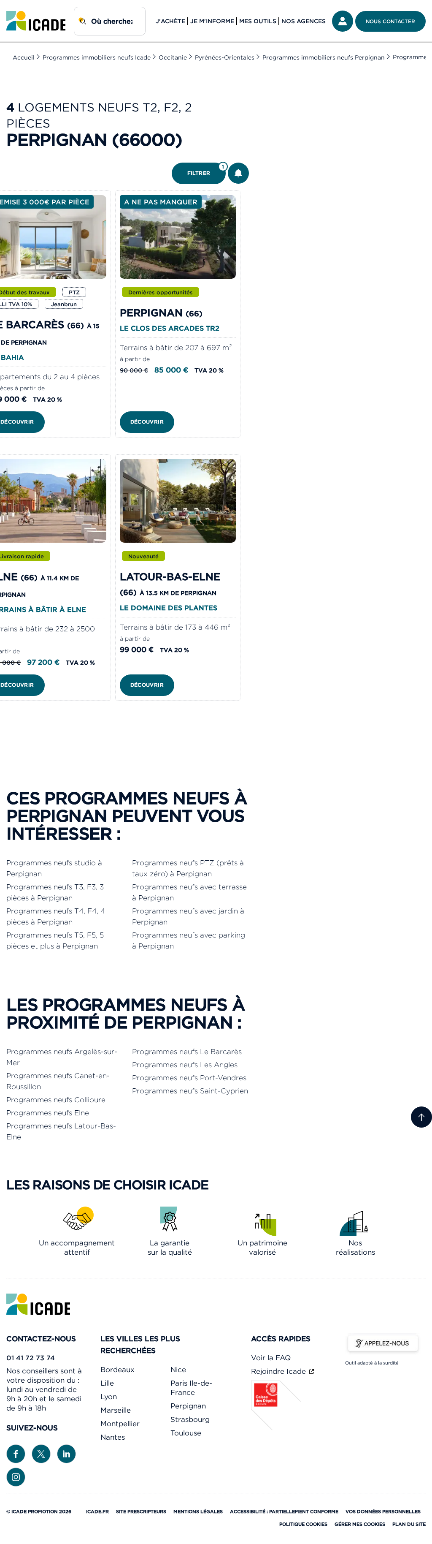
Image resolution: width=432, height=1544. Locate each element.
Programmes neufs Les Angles (185, 1064)
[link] (35, 21)
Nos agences (303, 21)
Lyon (108, 1396)
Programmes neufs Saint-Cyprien (190, 1090)
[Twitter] (41, 1453)
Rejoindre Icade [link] (279, 1371)
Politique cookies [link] (303, 1524)
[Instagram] (15, 1476)
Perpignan (188, 1406)
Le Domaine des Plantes (168, 607)
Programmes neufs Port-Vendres (189, 1077)
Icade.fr (97, 1511)
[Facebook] (15, 1453)
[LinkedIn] (66, 1453)
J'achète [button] (170, 21)
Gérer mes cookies (360, 1524)
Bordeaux (117, 1369)
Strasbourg (190, 1419)
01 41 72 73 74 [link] (30, 1358)
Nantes (112, 1437)
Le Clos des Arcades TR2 (169, 328)
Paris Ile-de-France (191, 1387)
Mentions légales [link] (198, 1511)
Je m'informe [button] (212, 21)
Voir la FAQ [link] (271, 1357)
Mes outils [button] (257, 21)
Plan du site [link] (409, 1524)
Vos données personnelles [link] (383, 1511)
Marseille (115, 1410)
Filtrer (205, 170)
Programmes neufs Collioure (55, 1099)
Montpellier (120, 1423)
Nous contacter (390, 21)
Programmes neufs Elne (47, 1112)
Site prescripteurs (141, 1511)
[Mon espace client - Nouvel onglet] (342, 21)
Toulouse (185, 1433)
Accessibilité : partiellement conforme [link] (284, 1511)
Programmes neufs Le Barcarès (187, 1051)
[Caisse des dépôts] (276, 1428)
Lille (107, 1383)
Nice (178, 1369)
